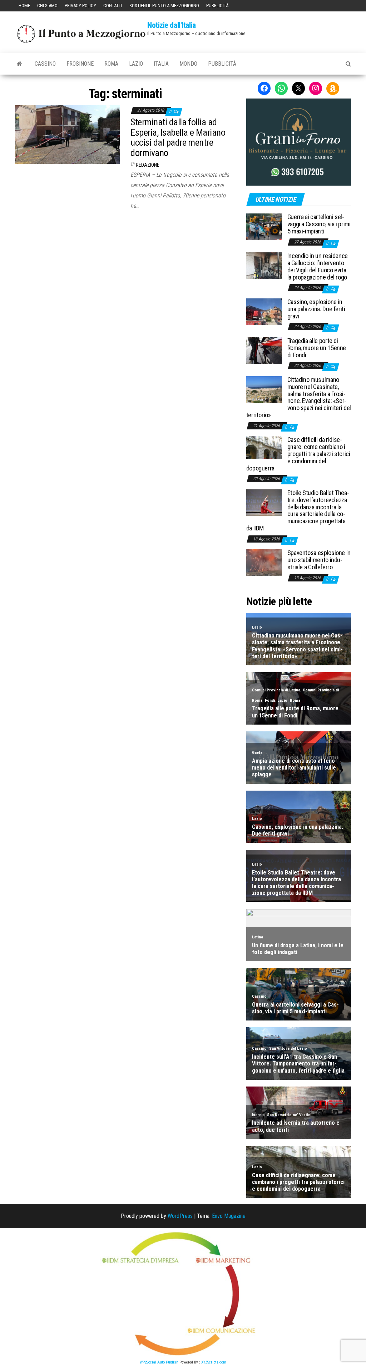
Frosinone (80, 63)
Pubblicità (217, 5)
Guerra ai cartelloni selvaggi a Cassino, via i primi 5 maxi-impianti (319, 224)
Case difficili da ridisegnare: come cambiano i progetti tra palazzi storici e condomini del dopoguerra (298, 454)
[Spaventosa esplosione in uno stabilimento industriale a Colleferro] (264, 562)
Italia (161, 63)
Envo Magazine (229, 1216)
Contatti (112, 5)
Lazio (136, 63)
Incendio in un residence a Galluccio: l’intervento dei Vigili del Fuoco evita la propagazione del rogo (317, 266)
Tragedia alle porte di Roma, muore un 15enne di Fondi (316, 348)
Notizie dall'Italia (171, 25)
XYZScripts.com (213, 1362)
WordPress (180, 1216)
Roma (111, 63)
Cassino (45, 63)
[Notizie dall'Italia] (19, 64)
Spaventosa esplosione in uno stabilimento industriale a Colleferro (319, 560)
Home (24, 5)
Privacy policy (80, 5)
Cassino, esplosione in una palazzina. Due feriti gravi (316, 309)
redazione (147, 165)
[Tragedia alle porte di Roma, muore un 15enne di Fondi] (264, 350)
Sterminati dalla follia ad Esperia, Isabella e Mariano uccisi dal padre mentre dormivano (177, 137)
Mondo (188, 63)
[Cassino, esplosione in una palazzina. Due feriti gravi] (264, 311)
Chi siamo (47, 5)
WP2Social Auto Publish (159, 1362)
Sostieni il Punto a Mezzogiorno (164, 5)
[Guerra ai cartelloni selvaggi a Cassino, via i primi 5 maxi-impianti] (264, 226)
